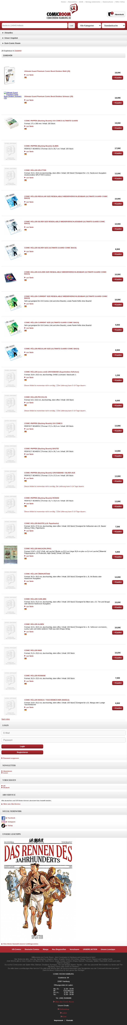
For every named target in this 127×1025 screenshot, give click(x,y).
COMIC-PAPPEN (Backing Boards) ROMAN (41, 498)
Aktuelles (8, 33)
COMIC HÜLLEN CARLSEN (35, 599)
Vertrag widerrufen (92, 2)
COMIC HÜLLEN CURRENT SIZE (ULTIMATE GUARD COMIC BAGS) (51, 322)
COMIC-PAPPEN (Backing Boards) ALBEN (41, 146)
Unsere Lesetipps (108, 949)
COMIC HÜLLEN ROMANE (35, 676)
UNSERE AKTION (90, 949)
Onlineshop (64, 1009)
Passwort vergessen (11, 758)
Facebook (11, 818)
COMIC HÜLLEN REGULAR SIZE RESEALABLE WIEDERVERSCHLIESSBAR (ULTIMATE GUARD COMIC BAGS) (66, 197)
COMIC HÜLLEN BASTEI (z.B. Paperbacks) (41, 523)
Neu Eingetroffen (59, 949)
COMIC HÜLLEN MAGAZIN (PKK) (37, 548)
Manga (45, 949)
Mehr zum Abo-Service (11, 804)
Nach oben (6, 719)
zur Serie (29, 75)
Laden (64, 1013)
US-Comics (16, 949)
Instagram (11, 822)
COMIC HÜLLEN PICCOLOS (35, 397)
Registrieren (22, 752)
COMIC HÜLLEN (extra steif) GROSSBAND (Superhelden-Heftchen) (51, 372)
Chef (64, 1017)
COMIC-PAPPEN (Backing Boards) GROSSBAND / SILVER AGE (49, 473)
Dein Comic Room (12, 43)
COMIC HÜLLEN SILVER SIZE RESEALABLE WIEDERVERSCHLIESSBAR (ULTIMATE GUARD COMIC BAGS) (64, 222)
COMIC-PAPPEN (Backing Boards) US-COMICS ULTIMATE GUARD (51, 121)
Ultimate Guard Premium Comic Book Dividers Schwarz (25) (48, 96)
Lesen (5, 773)
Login (22, 746)
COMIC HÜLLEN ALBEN (34, 624)
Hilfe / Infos (120, 2)
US (4, 786)
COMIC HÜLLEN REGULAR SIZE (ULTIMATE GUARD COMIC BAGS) (51, 349)
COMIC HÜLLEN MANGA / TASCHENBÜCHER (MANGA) (46, 700)
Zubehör (18, 51)
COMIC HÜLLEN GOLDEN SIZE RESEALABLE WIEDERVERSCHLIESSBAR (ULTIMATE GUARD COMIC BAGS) (65, 273)
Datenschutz (108, 2)
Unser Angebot (11, 38)
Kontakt (69, 1020)
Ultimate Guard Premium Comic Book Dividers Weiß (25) (47, 71)
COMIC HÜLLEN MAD (33, 650)
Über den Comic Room (64, 1002)
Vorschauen (74, 949)
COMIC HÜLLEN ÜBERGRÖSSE (37, 574)
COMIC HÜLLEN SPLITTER (35, 170)
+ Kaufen (118, 78)
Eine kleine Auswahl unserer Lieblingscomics (20, 944)
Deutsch (6, 787)
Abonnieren (7, 771)
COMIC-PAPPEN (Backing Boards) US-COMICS (43, 423)
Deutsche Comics (32, 949)
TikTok (10, 825)
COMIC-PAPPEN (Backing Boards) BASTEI (41, 449)
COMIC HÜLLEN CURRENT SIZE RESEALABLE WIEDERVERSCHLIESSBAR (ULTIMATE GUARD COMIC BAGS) (65, 297)
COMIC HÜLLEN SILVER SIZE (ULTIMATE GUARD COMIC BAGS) (50, 248)
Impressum (58, 1020)
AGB (81, 2)
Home (63, 2)
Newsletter (72, 2)
